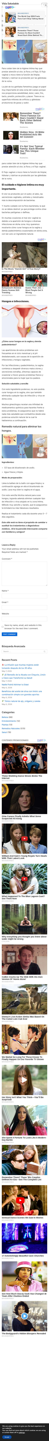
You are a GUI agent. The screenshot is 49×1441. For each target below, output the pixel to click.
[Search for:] (24, 651)
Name (5, 591)
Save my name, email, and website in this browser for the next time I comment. (23, 627)
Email (5, 602)
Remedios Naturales (11, 728)
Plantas (5, 724)
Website (5, 613)
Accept (7, 1437)
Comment (7, 559)
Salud (4, 732)
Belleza (5, 717)
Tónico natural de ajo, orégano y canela (22, 701)
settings (22, 1433)
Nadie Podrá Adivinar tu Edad (15, 684)
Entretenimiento (9, 721)
